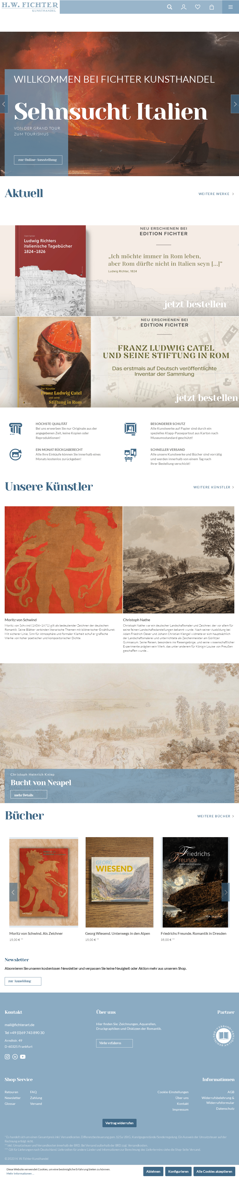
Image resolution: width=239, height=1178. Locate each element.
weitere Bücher (214, 816)
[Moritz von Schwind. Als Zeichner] (43, 882)
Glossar (10, 1104)
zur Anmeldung (19, 981)
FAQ (33, 1092)
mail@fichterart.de (19, 1024)
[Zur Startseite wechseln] (30, 7)
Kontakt (183, 1104)
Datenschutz (225, 1108)
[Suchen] (169, 7)
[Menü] (230, 7)
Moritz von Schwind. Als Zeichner (36, 933)
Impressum (180, 1109)
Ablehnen (153, 1171)
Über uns (182, 1098)
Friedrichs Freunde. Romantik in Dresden (193, 933)
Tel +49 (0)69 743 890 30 (24, 1032)
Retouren (11, 1092)
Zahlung (36, 1098)
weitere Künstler (212, 487)
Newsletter (13, 1098)
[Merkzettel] (197, 7)
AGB (231, 1092)
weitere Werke (214, 194)
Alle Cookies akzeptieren (214, 1171)
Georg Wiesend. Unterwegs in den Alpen (117, 933)
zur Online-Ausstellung (37, 160)
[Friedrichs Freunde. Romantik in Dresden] (195, 882)
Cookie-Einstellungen (173, 1092)
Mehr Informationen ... (20, 1173)
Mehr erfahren (110, 1043)
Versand (36, 1104)
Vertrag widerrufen (119, 1123)
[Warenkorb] (211, 7)
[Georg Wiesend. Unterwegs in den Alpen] (119, 882)
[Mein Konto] (183, 7)
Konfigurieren (178, 1171)
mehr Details (23, 795)
